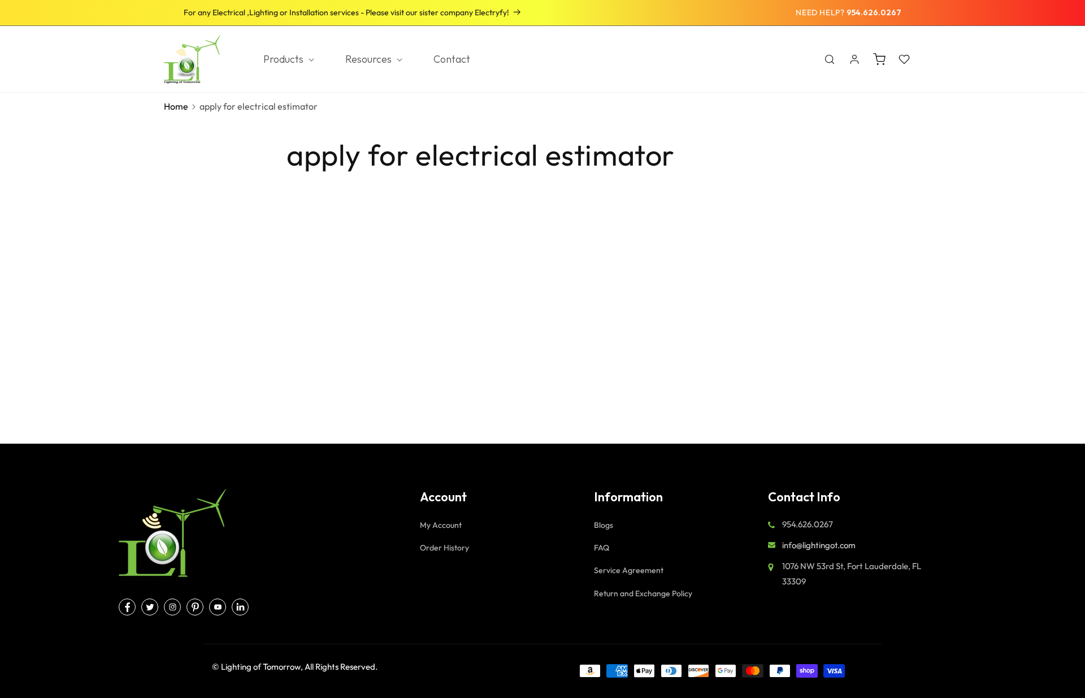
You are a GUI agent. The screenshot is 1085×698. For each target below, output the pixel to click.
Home (176, 106)
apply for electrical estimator (258, 106)
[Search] (829, 59)
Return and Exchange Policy (643, 593)
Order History (444, 548)
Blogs (603, 525)
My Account (441, 525)
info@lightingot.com (819, 545)
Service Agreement (628, 570)
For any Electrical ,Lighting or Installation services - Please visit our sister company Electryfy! (346, 12)
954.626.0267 (874, 12)
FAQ (601, 548)
